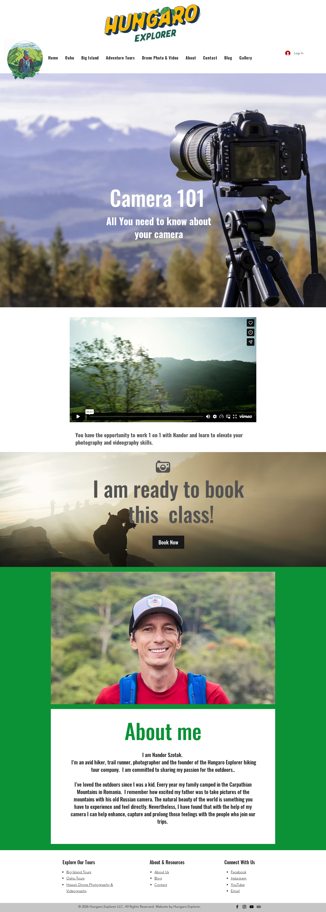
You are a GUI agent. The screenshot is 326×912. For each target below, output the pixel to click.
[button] (168, 542)
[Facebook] (237, 906)
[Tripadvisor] (258, 906)
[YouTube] (251, 906)
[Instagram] (244, 906)
